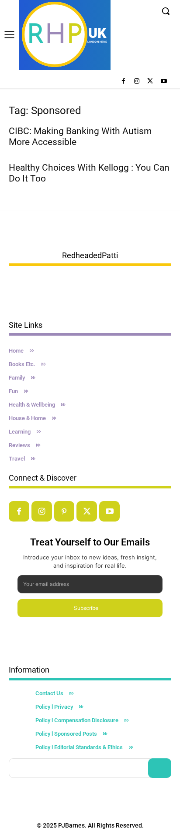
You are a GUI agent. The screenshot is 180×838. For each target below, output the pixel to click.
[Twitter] (150, 81)
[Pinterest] (64, 511)
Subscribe (86, 608)
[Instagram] (137, 81)
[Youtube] (163, 81)
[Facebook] (123, 81)
